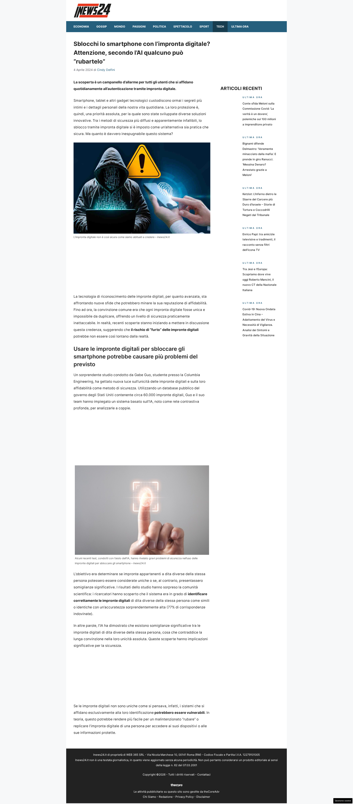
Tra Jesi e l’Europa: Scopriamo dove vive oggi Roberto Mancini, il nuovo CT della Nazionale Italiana (260, 279)
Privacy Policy (184, 796)
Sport (204, 26)
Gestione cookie (343, 800)
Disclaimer (203, 796)
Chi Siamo (149, 796)
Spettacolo (182, 26)
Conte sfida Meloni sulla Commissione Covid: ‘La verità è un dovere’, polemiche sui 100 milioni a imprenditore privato (259, 114)
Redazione (166, 796)
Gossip (101, 26)
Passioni (139, 26)
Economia (81, 26)
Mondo (119, 26)
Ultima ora (240, 26)
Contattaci (204, 774)
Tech (220, 26)
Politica (159, 26)
